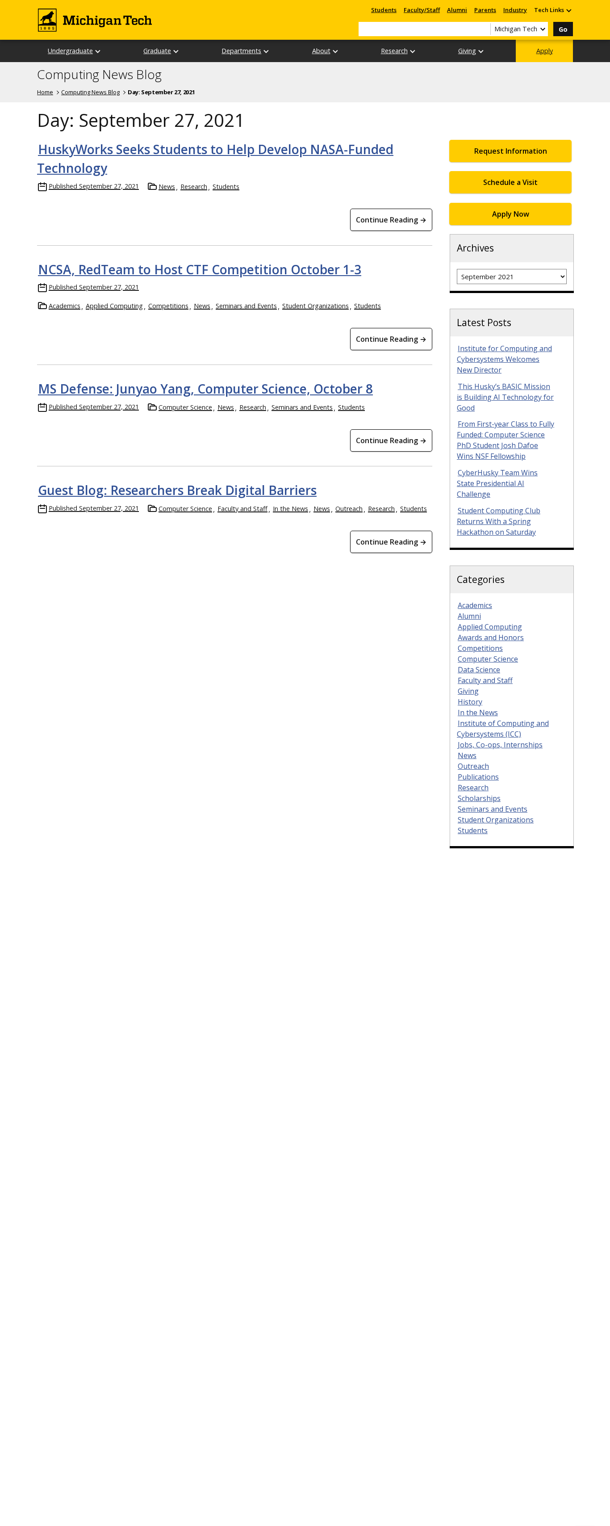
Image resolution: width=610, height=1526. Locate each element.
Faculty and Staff (242, 508)
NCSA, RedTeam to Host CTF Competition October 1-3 (199, 269)
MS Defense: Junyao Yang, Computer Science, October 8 (205, 388)
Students (384, 10)
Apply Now (510, 214)
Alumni (457, 10)
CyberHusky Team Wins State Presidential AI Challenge (497, 483)
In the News (290, 508)
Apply (544, 50)
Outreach (349, 508)
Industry (515, 10)
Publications (478, 777)
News (167, 186)
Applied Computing (114, 306)
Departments (241, 50)
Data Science (479, 670)
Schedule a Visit (510, 182)
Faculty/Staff (422, 10)
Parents (485, 10)
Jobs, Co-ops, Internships (500, 745)
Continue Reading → (391, 220)
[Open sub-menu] (568, 10)
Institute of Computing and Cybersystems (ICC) (503, 728)
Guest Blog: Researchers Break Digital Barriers (177, 490)
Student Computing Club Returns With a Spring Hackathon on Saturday (498, 521)
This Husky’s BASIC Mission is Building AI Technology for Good (505, 397)
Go (563, 29)
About (321, 50)
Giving (467, 50)
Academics (64, 306)
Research (394, 50)
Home (45, 92)
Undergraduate (70, 50)
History (470, 702)
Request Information (510, 151)
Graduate (157, 50)
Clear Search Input (483, 29)
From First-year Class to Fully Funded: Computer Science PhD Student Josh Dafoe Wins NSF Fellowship (505, 440)
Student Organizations (315, 306)
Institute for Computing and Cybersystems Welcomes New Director (504, 359)
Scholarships (479, 798)
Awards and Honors (491, 637)
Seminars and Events (246, 306)
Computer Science (185, 407)
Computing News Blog (99, 74)
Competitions (168, 306)
